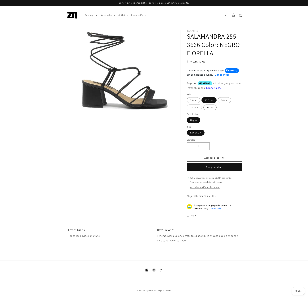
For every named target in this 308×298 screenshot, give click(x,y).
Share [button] (194, 215)
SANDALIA (195, 132)
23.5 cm (209, 100)
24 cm (224, 100)
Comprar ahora (214, 167)
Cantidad (191, 139)
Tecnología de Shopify (162, 291)
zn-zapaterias (148, 291)
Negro (193, 120)
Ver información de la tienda (205, 187)
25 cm (210, 107)
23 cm (193, 100)
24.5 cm (194, 107)
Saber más (216, 208)
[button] (91, 15)
